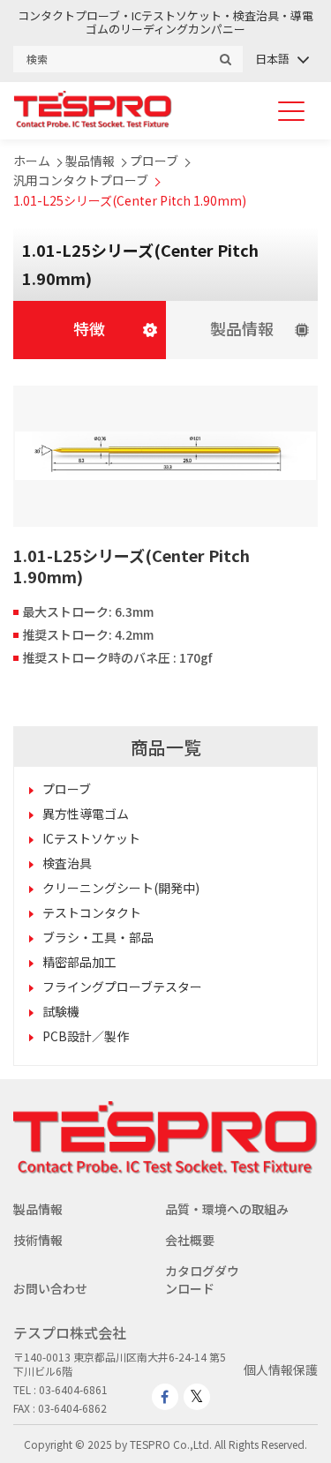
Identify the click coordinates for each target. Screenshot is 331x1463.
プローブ (154, 160)
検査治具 (67, 863)
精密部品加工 (79, 962)
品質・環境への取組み (227, 1209)
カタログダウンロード (202, 1279)
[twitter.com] (197, 1397)
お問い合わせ (50, 1288)
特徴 (89, 328)
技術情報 (38, 1240)
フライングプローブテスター (122, 986)
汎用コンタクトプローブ (80, 180)
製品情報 (90, 160)
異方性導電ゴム (85, 813)
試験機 (60, 1011)
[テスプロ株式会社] (92, 122)
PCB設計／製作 (85, 1036)
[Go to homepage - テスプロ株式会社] (165, 1169)
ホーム (31, 160)
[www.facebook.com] (165, 1397)
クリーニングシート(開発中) (120, 888)
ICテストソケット (91, 838)
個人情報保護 (281, 1369)
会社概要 (189, 1240)
